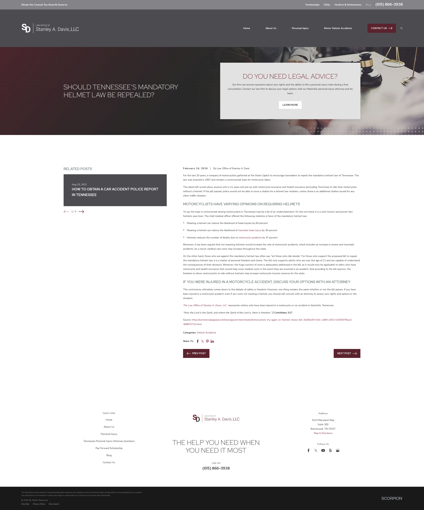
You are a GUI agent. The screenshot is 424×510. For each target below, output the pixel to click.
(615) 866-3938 (389, 4)
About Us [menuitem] (271, 28)
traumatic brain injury (249, 230)
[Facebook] (308, 450)
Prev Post (199, 353)
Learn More (290, 105)
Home (109, 419)
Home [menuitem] (246, 28)
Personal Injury (109, 434)
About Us (109, 427)
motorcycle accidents (250, 237)
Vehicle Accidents (206, 332)
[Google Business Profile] (337, 450)
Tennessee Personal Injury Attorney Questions (109, 441)
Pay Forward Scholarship (109, 448)
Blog (368, 4)
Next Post (344, 353)
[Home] (50, 28)
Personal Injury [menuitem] (300, 28)
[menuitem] (25, 504)
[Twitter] (316, 450)
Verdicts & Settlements (347, 4)
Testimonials (312, 4)
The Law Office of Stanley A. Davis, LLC (205, 305)
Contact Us (379, 28)
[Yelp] (330, 450)
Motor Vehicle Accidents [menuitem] (338, 28)
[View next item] (81, 211)
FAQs (327, 4)
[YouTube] (323, 450)
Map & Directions (323, 433)
